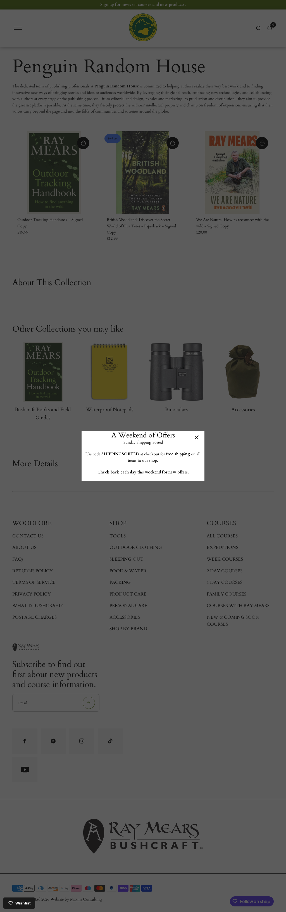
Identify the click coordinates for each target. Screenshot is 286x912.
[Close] (196, 437)
